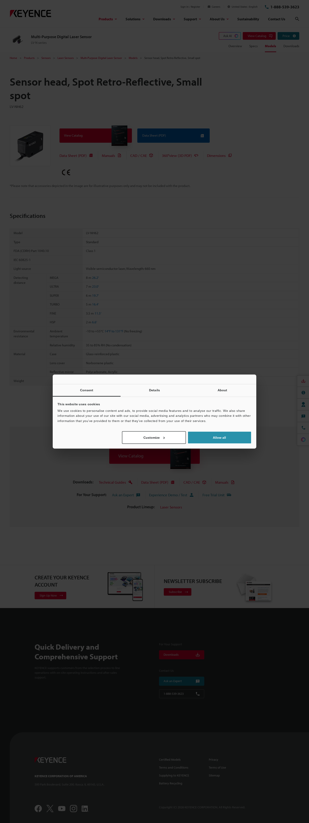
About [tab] (222, 390)
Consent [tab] (86, 390)
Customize (151, 437)
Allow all (219, 437)
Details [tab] (154, 390)
